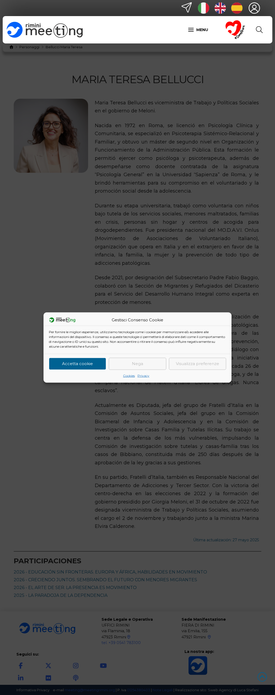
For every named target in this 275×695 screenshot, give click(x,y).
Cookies (129, 375)
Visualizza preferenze (197, 363)
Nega (137, 363)
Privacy (143, 375)
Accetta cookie (77, 363)
